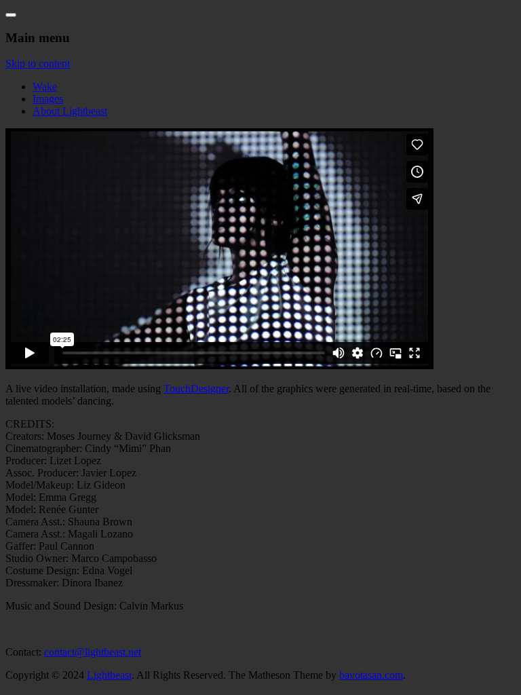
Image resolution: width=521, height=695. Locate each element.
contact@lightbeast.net (92, 652)
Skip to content (37, 63)
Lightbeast (109, 675)
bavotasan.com (371, 675)
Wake (45, 86)
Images (48, 99)
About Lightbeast (70, 111)
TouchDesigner (196, 388)
